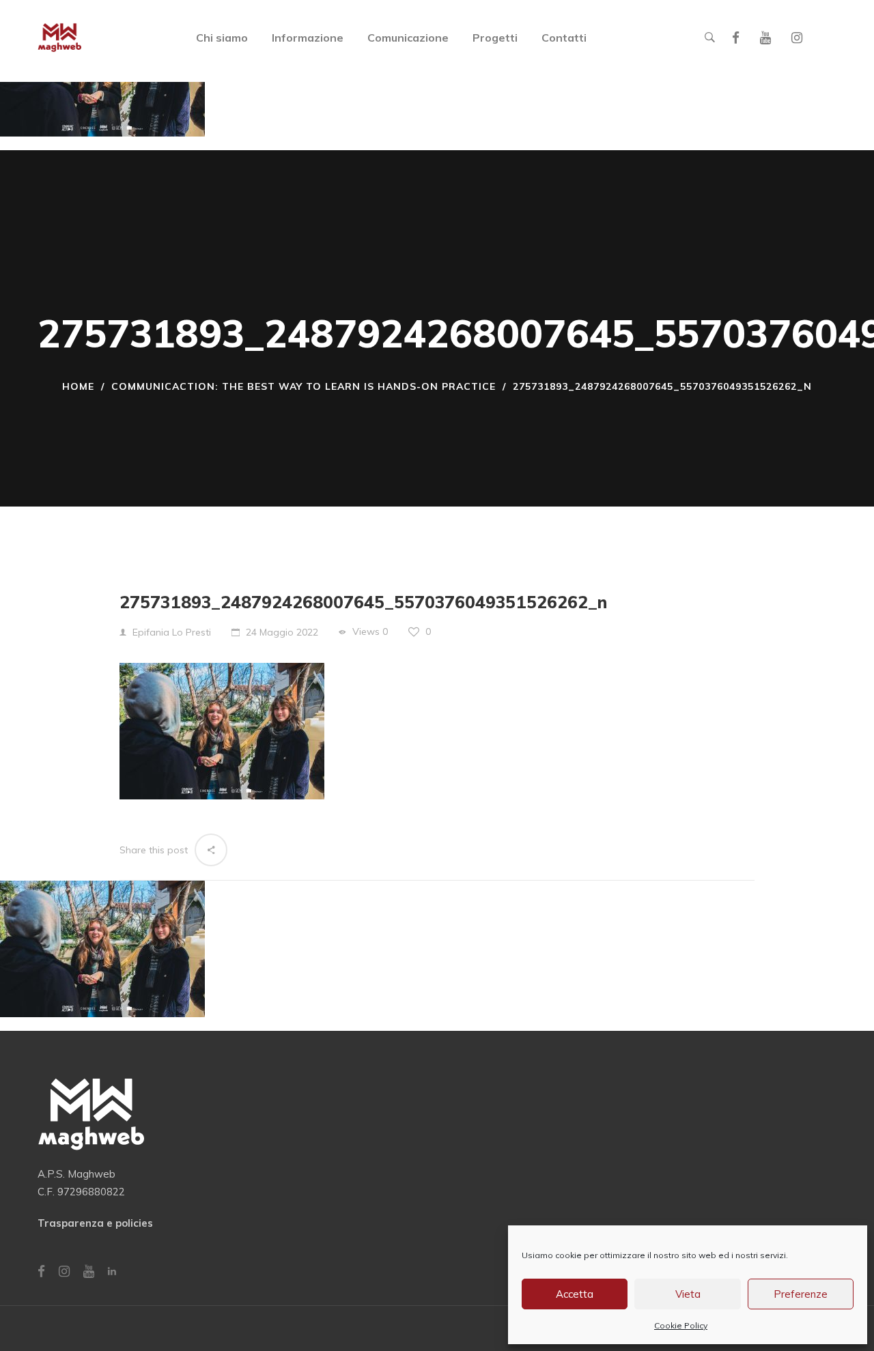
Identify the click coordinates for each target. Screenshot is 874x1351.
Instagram (796, 37)
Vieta (688, 1294)
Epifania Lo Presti (171, 632)
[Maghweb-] (59, 37)
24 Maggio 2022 (282, 632)
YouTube (765, 37)
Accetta (574, 1294)
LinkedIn (112, 1271)
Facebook (735, 37)
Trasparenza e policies (95, 1223)
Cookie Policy (680, 1325)
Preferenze (801, 1294)
